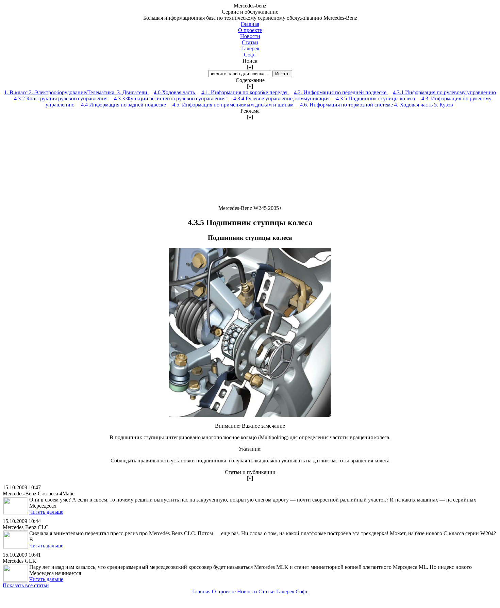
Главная (250, 24)
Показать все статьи (26, 585)
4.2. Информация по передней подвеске (341, 92)
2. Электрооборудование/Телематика (73, 92)
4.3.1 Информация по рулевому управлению (444, 92)
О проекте (250, 30)
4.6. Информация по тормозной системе (347, 105)
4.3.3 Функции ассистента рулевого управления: (171, 98)
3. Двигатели (133, 92)
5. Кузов (444, 105)
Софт (250, 54)
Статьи (250, 42)
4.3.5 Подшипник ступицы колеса (376, 98)
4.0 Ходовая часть (175, 92)
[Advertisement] (250, 162)
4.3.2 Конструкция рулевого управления (61, 98)
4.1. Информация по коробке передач (245, 92)
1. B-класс (16, 92)
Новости (250, 36)
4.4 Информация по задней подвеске (124, 105)
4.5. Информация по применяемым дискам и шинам (233, 105)
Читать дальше (46, 512)
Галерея (250, 48)
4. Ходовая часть (414, 105)
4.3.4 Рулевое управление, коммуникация (282, 98)
